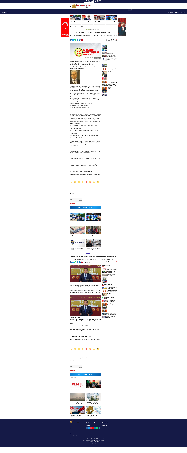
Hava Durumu (104, 421)
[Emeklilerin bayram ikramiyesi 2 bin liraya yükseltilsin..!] (85, 273)
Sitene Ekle (86, 438)
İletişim (92, 438)
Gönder (72, 203)
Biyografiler (88, 425)
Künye (90, 438)
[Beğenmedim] (82, 180)
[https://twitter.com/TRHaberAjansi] (89, 428)
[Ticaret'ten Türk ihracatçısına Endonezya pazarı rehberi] (77, 410)
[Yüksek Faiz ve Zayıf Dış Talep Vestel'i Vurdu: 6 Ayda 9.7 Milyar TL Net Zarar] (77, 384)
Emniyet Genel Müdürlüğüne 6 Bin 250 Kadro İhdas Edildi (77, 249)
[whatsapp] (75, 40)
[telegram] (77, 40)
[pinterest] (82, 40)
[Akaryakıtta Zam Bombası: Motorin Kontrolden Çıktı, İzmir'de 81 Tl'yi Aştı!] (93, 384)
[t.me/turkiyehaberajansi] (99, 428)
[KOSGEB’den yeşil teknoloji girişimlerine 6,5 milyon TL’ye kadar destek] (93, 397)
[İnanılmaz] (94, 180)
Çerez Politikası (96, 438)
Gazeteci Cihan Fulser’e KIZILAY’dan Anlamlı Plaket (92, 236)
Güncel (76, 26)
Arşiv (95, 422)
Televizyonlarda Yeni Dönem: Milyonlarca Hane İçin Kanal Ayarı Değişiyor (93, 223)
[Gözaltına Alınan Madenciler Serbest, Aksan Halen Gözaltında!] (77, 217)
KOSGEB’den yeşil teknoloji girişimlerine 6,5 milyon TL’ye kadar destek (93, 403)
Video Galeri (171, 12)
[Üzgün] (97, 180)
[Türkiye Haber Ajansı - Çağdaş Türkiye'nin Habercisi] (82, 6)
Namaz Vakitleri (104, 425)
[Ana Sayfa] (70, 26)
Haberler (73, 26)
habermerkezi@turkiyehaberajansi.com (78, 433)
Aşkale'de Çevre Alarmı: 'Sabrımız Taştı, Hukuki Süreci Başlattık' (77, 403)
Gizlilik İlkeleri (101, 438)
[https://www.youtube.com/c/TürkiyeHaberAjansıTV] (93, 428)
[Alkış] (75, 180)
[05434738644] (97, 428)
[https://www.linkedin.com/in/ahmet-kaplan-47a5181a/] (95, 428)
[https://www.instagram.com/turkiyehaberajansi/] (91, 428)
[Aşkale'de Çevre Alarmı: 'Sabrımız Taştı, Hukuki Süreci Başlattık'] (77, 397)
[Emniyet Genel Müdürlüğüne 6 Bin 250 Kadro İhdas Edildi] (77, 243)
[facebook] (71, 40)
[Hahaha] (90, 180)
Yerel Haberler (96, 421)
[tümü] (127, 10)
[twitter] (73, 40)
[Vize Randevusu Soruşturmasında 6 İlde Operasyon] (77, 230)
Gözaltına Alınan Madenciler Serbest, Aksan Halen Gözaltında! (77, 223)
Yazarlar (183, 12)
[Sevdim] (78, 180)
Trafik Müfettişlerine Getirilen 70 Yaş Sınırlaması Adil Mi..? (93, 249)
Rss (83, 438)
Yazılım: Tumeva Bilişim (93, 443)
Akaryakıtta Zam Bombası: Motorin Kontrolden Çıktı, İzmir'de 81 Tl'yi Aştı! (93, 390)
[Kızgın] (86, 180)
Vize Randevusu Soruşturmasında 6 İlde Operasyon (77, 236)
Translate (101, 2)
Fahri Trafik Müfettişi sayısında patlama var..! (84, 26)
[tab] (72, 187)
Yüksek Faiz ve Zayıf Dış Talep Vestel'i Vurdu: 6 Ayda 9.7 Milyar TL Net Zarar (77, 390)
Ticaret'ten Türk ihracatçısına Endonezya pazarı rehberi (76, 416)
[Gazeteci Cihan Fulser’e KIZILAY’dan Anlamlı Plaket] (93, 230)
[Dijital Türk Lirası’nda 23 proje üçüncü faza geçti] (93, 410)
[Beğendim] (71, 180)
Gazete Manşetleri (105, 422)
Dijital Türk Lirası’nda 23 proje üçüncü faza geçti (92, 416)
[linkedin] (80, 40)
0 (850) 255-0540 (74, 435)
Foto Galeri (177, 12)
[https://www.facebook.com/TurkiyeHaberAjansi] (87, 428)
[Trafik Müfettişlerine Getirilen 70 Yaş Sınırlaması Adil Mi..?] (93, 243)
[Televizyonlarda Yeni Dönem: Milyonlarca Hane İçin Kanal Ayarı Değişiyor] (93, 217)
